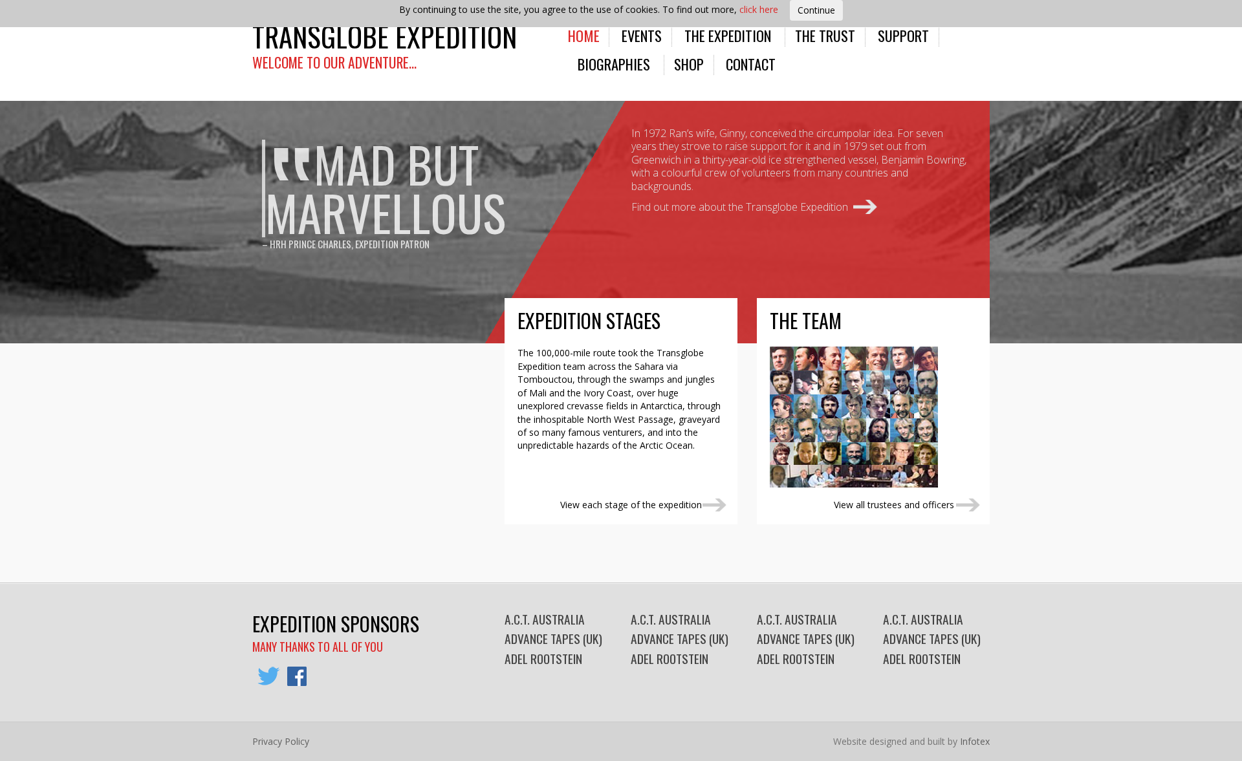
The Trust (825, 35)
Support (903, 35)
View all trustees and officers (894, 504)
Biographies (614, 63)
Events (642, 35)
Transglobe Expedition (384, 36)
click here (758, 9)
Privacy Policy (280, 741)
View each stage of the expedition (631, 504)
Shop (689, 63)
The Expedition (727, 35)
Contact (751, 63)
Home (584, 35)
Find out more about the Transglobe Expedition (739, 207)
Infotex (975, 741)
